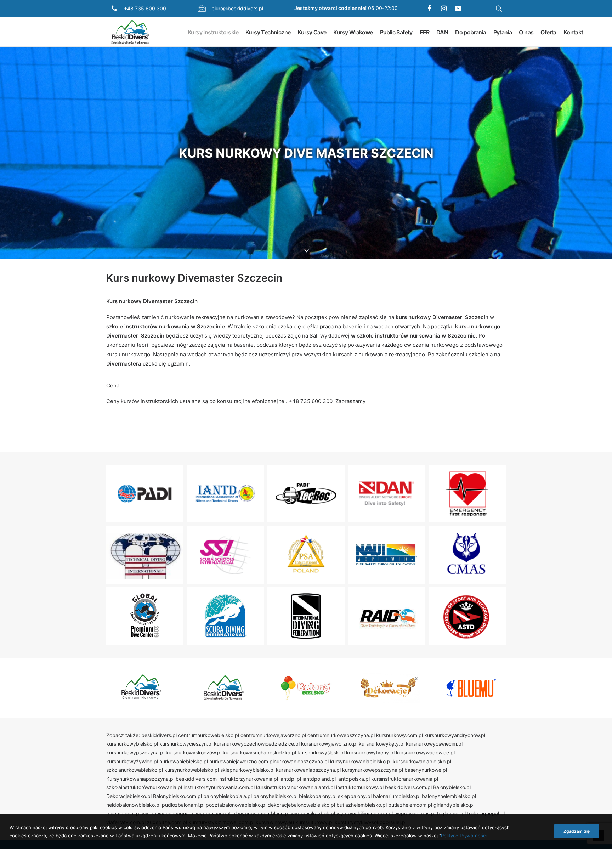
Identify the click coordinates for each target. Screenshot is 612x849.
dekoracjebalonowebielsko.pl (301, 805)
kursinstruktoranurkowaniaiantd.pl (295, 787)
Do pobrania (470, 31)
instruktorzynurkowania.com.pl (219, 787)
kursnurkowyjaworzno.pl (329, 744)
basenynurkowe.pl (425, 770)
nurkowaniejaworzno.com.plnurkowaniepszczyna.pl (269, 761)
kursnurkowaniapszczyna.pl (308, 770)
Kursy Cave (312, 31)
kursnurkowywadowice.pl (425, 752)
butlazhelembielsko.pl (361, 805)
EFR (424, 31)
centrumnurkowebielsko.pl (208, 735)
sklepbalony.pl (355, 796)
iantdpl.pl (290, 779)
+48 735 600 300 (145, 8)
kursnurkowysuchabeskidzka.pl (259, 752)
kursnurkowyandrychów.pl (454, 735)
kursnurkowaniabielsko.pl (422, 761)
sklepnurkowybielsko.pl (247, 770)
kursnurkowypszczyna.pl (135, 752)
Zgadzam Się (576, 831)
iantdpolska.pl (353, 779)
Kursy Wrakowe (353, 31)
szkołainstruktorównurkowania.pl (144, 787)
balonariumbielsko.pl (396, 796)
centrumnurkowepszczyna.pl (341, 735)
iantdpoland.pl (319, 779)
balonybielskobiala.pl (227, 796)
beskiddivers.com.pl (408, 787)
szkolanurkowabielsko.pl (134, 770)
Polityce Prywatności (464, 835)
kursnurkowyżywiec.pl (132, 761)
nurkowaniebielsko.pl (183, 761)
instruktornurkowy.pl (360, 787)
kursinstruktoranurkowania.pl (404, 779)
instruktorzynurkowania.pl (248, 779)
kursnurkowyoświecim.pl (434, 744)
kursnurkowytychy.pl (370, 752)
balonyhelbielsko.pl (275, 796)
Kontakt (573, 31)
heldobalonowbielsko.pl (133, 805)
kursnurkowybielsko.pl (132, 744)
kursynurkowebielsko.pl (191, 770)
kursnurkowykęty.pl (381, 744)
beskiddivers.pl (159, 735)
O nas (526, 31)
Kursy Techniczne (267, 31)
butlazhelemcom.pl (410, 805)
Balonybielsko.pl (452, 787)
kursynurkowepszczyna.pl (372, 770)
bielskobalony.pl (317, 796)
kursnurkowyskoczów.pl (193, 752)
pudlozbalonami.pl (183, 805)
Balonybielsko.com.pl (177, 796)
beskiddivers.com (196, 779)
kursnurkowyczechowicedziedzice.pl (257, 744)
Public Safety (396, 31)
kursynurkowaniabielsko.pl (360, 761)
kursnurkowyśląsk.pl (321, 752)
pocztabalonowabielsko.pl (236, 805)
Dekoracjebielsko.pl (129, 796)
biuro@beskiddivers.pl (237, 8)
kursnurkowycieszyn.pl (185, 744)
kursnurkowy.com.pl (399, 735)
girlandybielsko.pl (454, 805)
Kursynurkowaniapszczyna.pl (140, 779)
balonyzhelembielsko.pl (449, 796)
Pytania (502, 31)
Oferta (548, 31)
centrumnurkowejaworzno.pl (273, 735)
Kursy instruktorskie (213, 31)
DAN (442, 31)
